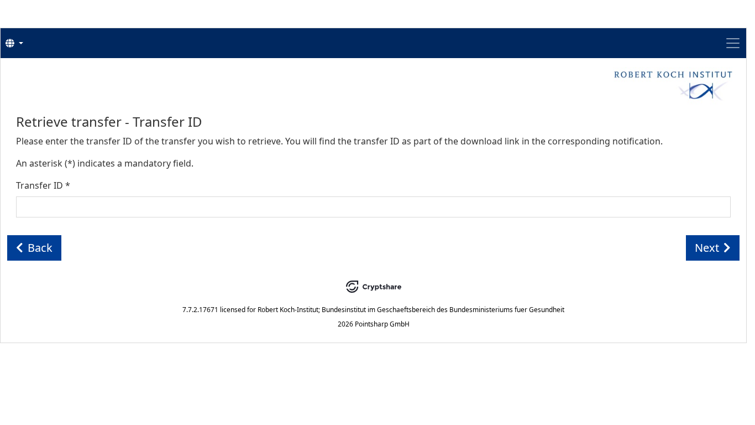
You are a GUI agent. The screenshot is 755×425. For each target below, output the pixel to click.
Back (40, 247)
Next (707, 247)
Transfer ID (43, 185)
